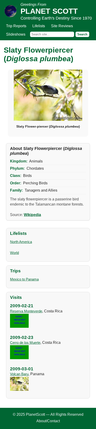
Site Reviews (62, 26)
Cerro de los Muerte (25, 343)
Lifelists (38, 26)
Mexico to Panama (24, 279)
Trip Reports (16, 26)
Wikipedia (32, 215)
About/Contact (48, 421)
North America (21, 242)
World (14, 253)
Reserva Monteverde (26, 311)
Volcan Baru (19, 374)
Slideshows (15, 34)
